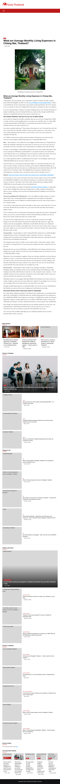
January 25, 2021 (27, 463)
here (17, 746)
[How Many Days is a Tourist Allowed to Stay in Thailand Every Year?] (12, 675)
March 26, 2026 (26, 405)
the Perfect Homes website (39, 187)
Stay (5, 38)
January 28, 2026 (53, 772)
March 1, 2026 (26, 423)
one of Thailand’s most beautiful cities (40, 102)
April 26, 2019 (26, 696)
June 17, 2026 (7, 585)
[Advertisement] (30, 24)
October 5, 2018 (27, 538)
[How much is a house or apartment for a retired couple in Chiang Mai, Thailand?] (49, 332)
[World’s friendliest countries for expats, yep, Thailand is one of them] (12, 597)
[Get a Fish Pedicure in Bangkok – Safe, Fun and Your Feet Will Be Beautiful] (12, 535)
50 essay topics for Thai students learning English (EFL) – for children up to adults (30, 766)
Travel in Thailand (26, 654)
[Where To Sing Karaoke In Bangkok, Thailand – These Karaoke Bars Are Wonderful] (12, 731)
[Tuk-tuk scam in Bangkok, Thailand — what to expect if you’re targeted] (12, 657)
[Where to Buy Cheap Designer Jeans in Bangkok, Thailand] (12, 712)
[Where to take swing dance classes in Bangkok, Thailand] (12, 480)
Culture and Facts (26, 594)
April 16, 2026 (18, 774)
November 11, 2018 (27, 519)
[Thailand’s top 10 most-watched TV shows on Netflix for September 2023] (12, 616)
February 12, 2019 (27, 733)
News (50, 758)
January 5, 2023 (27, 636)
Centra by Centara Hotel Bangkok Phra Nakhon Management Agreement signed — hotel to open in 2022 (29, 343)
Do (23, 478)
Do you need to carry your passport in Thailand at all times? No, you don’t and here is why (7, 766)
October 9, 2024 (27, 659)
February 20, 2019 (27, 714)
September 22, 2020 (27, 348)
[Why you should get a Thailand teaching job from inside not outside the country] (12, 440)
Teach (5, 385)
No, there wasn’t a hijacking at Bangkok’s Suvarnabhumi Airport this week (52, 766)
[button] (3, 10)
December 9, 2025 (27, 442)
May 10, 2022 (26, 677)
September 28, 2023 (27, 618)
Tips (24, 691)
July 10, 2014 (7, 46)
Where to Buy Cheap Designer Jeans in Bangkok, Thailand (38, 712)
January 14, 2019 (27, 481)
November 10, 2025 (27, 599)
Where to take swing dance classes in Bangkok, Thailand (37, 480)
